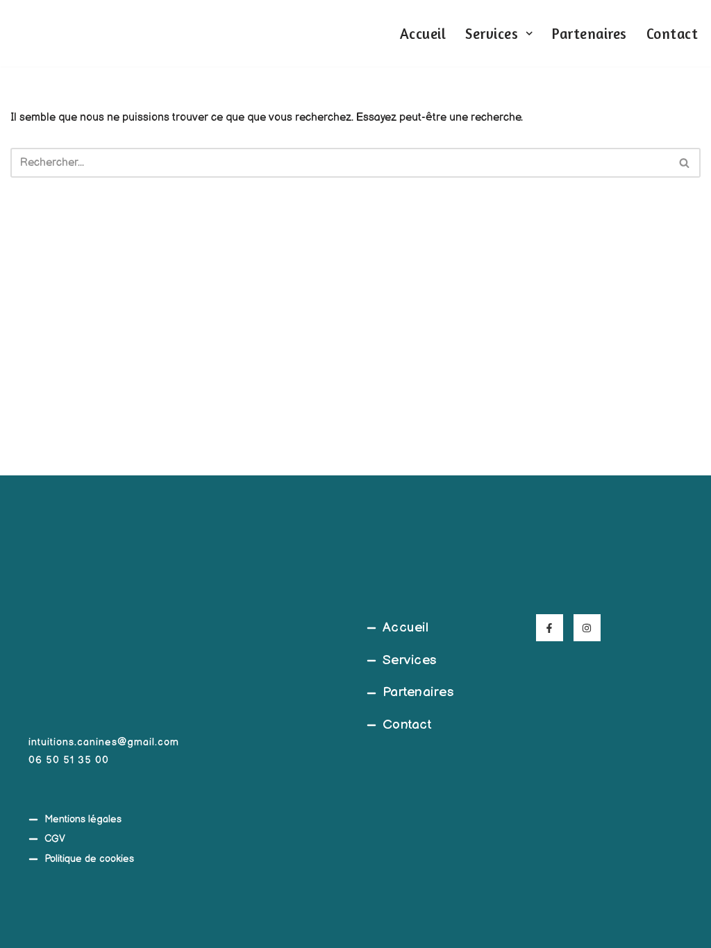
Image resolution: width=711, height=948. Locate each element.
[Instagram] (587, 627)
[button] (529, 33)
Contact (672, 33)
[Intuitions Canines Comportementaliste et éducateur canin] (31, 33)
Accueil (423, 33)
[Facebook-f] (549, 627)
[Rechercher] (685, 163)
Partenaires (589, 33)
